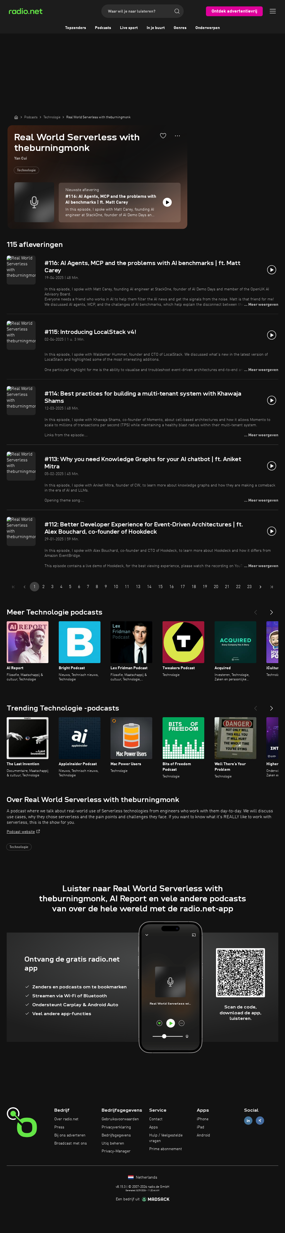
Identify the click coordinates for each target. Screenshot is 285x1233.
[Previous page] (24, 586)
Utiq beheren (113, 1143)
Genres (180, 28)
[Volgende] (271, 610)
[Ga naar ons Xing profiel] (260, 1121)
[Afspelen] (167, 202)
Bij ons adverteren (69, 1135)
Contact (156, 1119)
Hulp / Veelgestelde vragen (166, 1138)
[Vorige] (255, 610)
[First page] (13, 586)
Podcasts (103, 28)
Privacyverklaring (116, 1127)
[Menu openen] (272, 11)
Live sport (129, 28)
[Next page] (260, 586)
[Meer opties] (177, 136)
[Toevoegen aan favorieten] (163, 135)
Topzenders (75, 28)
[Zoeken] (177, 11)
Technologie (26, 170)
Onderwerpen (207, 28)
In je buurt (156, 28)
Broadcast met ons (70, 1143)
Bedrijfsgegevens (116, 1135)
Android (203, 1135)
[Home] (16, 117)
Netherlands (146, 1177)
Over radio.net (66, 1119)
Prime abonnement (165, 1149)
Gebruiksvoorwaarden (120, 1119)
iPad (200, 1127)
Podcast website (21, 832)
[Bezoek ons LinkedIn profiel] (248, 1121)
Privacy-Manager (116, 1151)
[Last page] (271, 586)
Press (59, 1127)
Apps (153, 1127)
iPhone (202, 1119)
